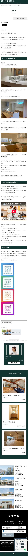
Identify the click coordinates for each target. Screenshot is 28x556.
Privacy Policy (3, 543)
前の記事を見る (5, 340)
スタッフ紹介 (14, 362)
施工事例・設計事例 (6, 322)
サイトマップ (17, 523)
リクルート (19, 521)
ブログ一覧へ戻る (20, 18)
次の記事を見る (22, 340)
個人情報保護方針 (10, 521)
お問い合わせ (9, 523)
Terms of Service (10, 543)
